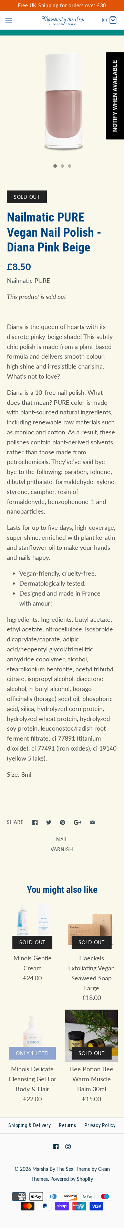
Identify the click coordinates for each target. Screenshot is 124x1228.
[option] (62, 98)
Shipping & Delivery (29, 1125)
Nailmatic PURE (28, 280)
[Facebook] (56, 1146)
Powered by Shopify (71, 1179)
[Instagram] (68, 1146)
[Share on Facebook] (35, 822)
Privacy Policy (100, 1125)
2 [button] (62, 166)
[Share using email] (92, 822)
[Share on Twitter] (48, 822)
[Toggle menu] (8, 20)
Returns (67, 1125)
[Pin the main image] (62, 822)
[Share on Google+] (78, 822)
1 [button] (54, 166)
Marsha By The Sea (52, 1169)
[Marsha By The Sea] (62, 20)
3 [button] (69, 166)
